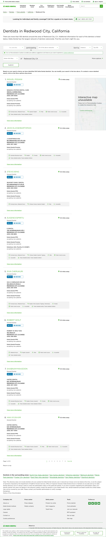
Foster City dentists (21, 477)
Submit (11, 65)
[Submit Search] (101, 6)
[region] (53, 533)
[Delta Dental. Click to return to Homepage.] (9, 6)
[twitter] (92, 503)
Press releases (28, 503)
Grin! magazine (50, 506)
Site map (69, 518)
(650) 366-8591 (12, 336)
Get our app (70, 515)
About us (6, 503)
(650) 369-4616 (12, 287)
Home (5, 12)
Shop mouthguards (69, 6)
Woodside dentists (57, 477)
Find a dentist (21, 12)
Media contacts (29, 506)
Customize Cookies (67, 533)
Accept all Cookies (96, 533)
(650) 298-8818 (12, 234)
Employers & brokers (50, 6)
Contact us (6, 515)
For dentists (41, 6)
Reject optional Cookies (81, 533)
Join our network (72, 509)
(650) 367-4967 (12, 144)
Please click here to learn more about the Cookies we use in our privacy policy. (33, 535)
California (30, 12)
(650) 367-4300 (12, 385)
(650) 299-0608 (12, 95)
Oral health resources (60, 6)
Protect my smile (51, 503)
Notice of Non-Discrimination (12, 493)
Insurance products (23, 6)
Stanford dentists (88, 477)
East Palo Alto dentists (39, 477)
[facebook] (89, 503)
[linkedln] (96, 503)
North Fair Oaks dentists (39, 475)
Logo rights (6, 509)
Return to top (7, 465)
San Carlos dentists (57, 475)
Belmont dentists (87, 475)
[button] (11, 1)
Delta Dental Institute (9, 506)
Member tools (32, 6)
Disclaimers (6, 491)
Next (68, 461)
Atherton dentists (72, 475)
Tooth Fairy (49, 509)
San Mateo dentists (72, 477)
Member (11, 12)
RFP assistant (71, 512)
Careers (5, 512)
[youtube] (99, 503)
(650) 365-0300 (12, 188)
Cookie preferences (68, 52)
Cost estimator (71, 506)
